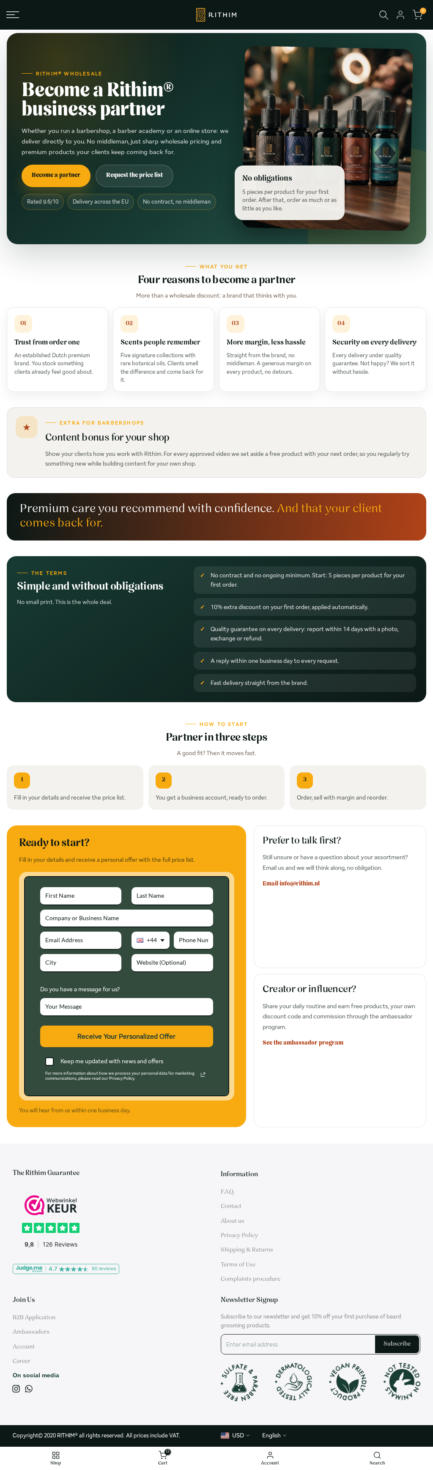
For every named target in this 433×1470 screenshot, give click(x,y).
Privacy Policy (239, 1236)
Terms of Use (238, 1265)
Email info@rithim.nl (291, 884)
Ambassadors (31, 1332)
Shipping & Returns (247, 1250)
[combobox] (151, 941)
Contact (231, 1206)
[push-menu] (12, 14)
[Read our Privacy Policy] (203, 1075)
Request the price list (134, 175)
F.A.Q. (228, 1192)
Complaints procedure (250, 1279)
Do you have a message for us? (80, 989)
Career (21, 1361)
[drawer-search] (384, 15)
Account (24, 1347)
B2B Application (34, 1318)
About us (232, 1221)
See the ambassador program (303, 1043)
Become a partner (56, 175)
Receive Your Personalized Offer (126, 1036)
